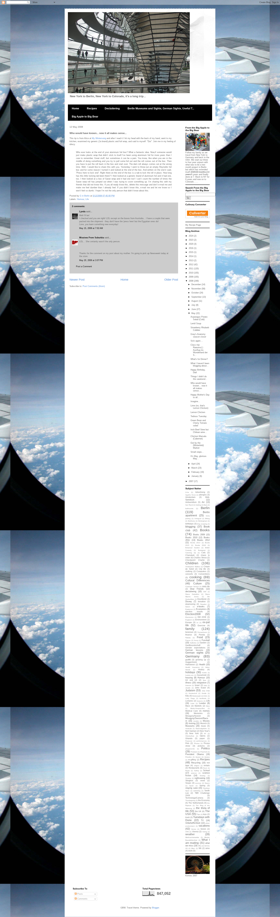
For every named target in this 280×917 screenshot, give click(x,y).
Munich (203, 723)
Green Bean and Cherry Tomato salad (199, 423)
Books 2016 (200, 545)
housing (189, 677)
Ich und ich (191, 680)
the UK (198, 811)
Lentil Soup (196, 323)
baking (198, 505)
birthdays (189, 524)
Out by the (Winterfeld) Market (197, 445)
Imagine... (195, 401)
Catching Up (190, 553)
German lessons (194, 650)
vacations (204, 825)
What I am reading (197, 841)
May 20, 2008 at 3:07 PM (91, 260)
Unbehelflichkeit (192, 823)
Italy (205, 685)
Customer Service (192, 586)
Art (203, 502)
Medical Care (191, 711)
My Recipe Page (193, 225)
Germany (192, 656)
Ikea (204, 680)
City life (202, 569)
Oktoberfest (189, 736)
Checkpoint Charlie (195, 560)
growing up (201, 660)
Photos (196, 743)
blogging (190, 526)
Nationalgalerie (201, 728)
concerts (189, 574)
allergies (203, 495)
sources (198, 783)
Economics (201, 609)
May (193, 313)
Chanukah (190, 555)
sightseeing (199, 778)
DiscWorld (201, 599)
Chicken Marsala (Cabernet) (198, 437)
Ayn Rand (189, 505)
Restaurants (194, 768)
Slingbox (189, 780)
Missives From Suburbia (91, 237)
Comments (82, 899)
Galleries (193, 643)
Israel (197, 685)
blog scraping (202, 524)
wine (207, 848)
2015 (191, 252)
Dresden (203, 604)
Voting (204, 832)
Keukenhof (193, 693)
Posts (80, 894)
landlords (202, 698)
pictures (201, 746)
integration (201, 682)
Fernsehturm (202, 632)
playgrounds (190, 749)
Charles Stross (200, 558)
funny (196, 640)
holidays (190, 672)
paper (202, 738)
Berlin (205, 508)
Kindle (204, 693)
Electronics (189, 617)
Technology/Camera (194, 798)
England (188, 620)
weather (190, 834)
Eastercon (189, 609)
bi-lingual (198, 518)
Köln (205, 696)
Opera (202, 736)
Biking (207, 518)
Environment (200, 620)
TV (202, 820)
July (193, 305)
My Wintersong (99, 138)
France (188, 640)
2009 (191, 277)
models (196, 721)
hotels (204, 672)
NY (205, 733)
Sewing (202, 776)
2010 (191, 273)
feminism (189, 632)
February (195, 472)
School (206, 770)
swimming (196, 791)
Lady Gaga (190, 698)
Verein (203, 829)
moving (192, 723)
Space (207, 783)
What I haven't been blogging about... (200, 364)
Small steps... (197, 452)
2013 (191, 260)
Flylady (188, 637)
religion (196, 765)
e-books (200, 606)
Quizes (207, 757)
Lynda (82, 211)
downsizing (190, 604)
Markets (198, 706)
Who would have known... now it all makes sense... (199, 387)
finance (188, 635)
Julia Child (206, 691)
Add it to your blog (201, 217)
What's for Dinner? (199, 359)
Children (191, 563)
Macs (187, 706)
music (203, 726)
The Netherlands (195, 803)
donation (202, 601)
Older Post (171, 279)
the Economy (204, 800)
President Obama (194, 754)
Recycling (195, 762)
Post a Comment (84, 266)
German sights (194, 652)
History (201, 669)
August (195, 301)
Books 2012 (203, 540)
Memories (198, 713)
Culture (197, 583)
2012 (191, 264)
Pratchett (203, 752)
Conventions (204, 574)
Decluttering (112, 108)
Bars (205, 505)
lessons (200, 701)
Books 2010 (191, 537)
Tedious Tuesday (199, 416)
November (196, 288)
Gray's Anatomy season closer (198, 335)
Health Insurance (192, 667)
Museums (190, 726)
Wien (193, 848)
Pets (187, 743)
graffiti (188, 660)
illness (188, 682)
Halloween (190, 664)
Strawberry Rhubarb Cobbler (200, 328)
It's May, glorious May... (198, 457)
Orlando (188, 738)
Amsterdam (190, 497)
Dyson (187, 607)
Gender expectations (195, 648)
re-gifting (192, 760)
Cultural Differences (197, 580)
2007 (191, 481)
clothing (188, 571)
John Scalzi (200, 688)
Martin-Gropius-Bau (197, 708)
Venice (193, 829)
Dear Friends (197, 589)
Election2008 (193, 614)
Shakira (188, 778)
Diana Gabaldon (192, 594)
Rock (205, 768)
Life (87, 199)
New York (194, 733)
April (193, 464)
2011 (191, 268)
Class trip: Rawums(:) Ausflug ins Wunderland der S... (199, 350)
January (195, 476)
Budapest (201, 550)
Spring (202, 785)
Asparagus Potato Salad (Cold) (199, 318)
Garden (203, 643)
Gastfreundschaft (192, 645)
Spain (191, 786)
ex (197, 622)
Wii (200, 848)
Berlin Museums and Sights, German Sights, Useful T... (161, 108)
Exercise (201, 625)
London (202, 703)
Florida (202, 635)
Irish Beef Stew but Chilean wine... (200, 430)
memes (206, 711)
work (190, 851)
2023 (191, 240)
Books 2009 (199, 534)
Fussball (206, 640)
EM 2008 (202, 617)
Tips (198, 814)
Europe (188, 622)
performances (201, 741)
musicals (188, 728)
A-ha (187, 492)
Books (205, 530)
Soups (188, 783)
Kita (187, 696)
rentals (207, 765)
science (194, 773)
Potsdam (194, 752)
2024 (191, 236)
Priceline (188, 757)
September (196, 297)
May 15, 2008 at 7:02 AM (91, 228)
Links (192, 703)
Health (202, 664)
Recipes (92, 108)
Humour (80, 199)
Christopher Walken (192, 567)
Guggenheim (191, 662)
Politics (205, 748)
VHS (187, 832)
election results (194, 611)
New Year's (205, 731)
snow (202, 780)
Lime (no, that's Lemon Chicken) (199, 406)
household (201, 675)
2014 (191, 256)
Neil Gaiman (190, 731)
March (194, 468)
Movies (206, 721)
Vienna (195, 831)
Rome (187, 771)
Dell (204, 591)
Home (75, 108)
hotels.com (189, 675)
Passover (188, 741)
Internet (188, 685)
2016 (191, 248)
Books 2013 (195, 543)
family (190, 629)
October (195, 292)
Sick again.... (197, 341)
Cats (203, 552)
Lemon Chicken (198, 412)
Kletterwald (196, 696)
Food (200, 637)
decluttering (190, 591)
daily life (206, 586)
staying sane (191, 788)
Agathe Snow (190, 495)
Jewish (187, 688)
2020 (191, 244)
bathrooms (189, 508)
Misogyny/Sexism (193, 716)
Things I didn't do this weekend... (199, 377)
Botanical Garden (192, 548)
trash (187, 817)
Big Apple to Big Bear (85, 116)
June (194, 309)
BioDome (191, 521)
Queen (198, 757)
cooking (195, 577)
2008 (191, 281)
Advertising (200, 492)
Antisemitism (191, 502)
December (196, 284)
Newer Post (77, 279)
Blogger (155, 907)
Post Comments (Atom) (94, 286)
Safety (196, 771)
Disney (188, 601)
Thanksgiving (190, 800)
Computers (201, 571)
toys (205, 814)
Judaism (190, 690)
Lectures (189, 701)
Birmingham (202, 521)
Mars (208, 706)
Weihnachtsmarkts (192, 837)
